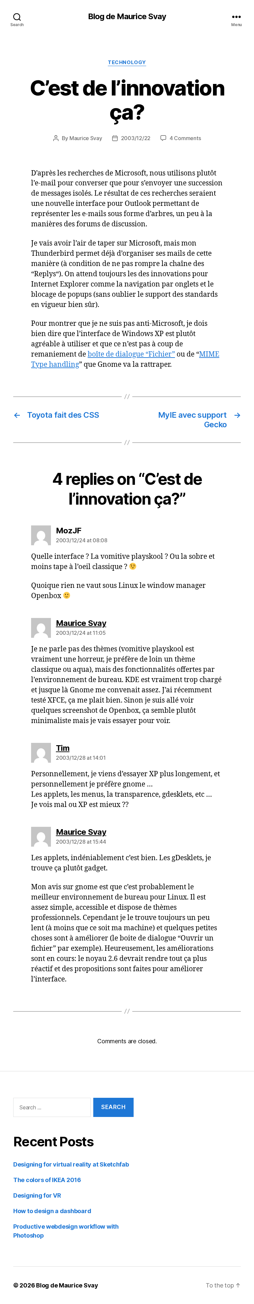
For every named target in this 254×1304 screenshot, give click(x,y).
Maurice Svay (85, 138)
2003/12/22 (135, 138)
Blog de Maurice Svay (127, 16)
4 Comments (185, 138)
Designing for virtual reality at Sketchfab (71, 1164)
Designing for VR (37, 1195)
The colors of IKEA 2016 (47, 1179)
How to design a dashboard (52, 1211)
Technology (127, 62)
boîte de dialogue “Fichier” (131, 354)
